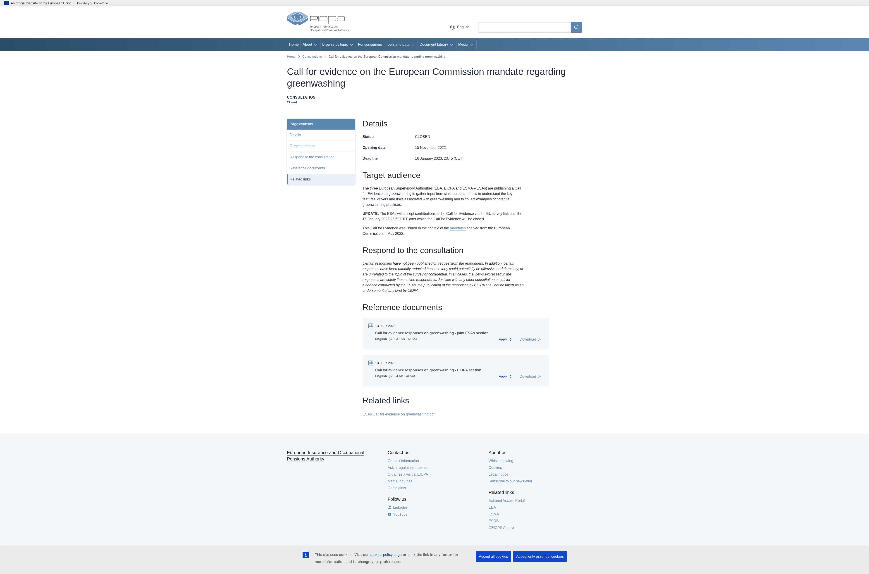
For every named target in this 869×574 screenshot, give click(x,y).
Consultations (312, 56)
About (307, 44)
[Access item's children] (316, 44)
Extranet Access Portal (507, 501)
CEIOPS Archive (502, 528)
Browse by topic (335, 44)
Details (295, 135)
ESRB (494, 521)
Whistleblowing (501, 461)
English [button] (463, 27)
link (506, 214)
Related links (300, 179)
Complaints (397, 488)
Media (463, 44)
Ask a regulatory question (408, 468)
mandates (458, 228)
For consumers (370, 44)
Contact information (403, 461)
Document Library (434, 44)
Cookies (495, 468)
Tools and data (397, 44)
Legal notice (498, 474)
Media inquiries (400, 481)
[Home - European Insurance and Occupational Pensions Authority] (318, 22)
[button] (505, 339)
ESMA (494, 514)
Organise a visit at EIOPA (408, 474)
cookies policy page (386, 555)
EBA (492, 507)
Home (294, 44)
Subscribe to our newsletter (510, 481)
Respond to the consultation (312, 157)
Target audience (302, 146)
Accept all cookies (493, 556)
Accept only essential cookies (540, 556)
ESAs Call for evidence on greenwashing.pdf (398, 414)
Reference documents (307, 168)
